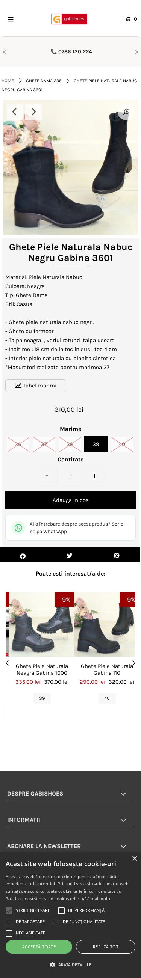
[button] (70, 964)
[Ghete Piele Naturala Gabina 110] (106, 624)
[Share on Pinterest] (116, 554)
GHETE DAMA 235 (44, 80)
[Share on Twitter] (69, 554)
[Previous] (15, 112)
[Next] (33, 112)
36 (18, 444)
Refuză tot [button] (105, 946)
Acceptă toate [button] (39, 946)
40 (122, 444)
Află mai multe (96, 898)
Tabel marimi (38, 385)
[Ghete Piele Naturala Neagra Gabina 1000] (41, 624)
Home (8, 80)
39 (95, 444)
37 (44, 444)
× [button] (134, 859)
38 (70, 444)
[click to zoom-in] (126, 112)
